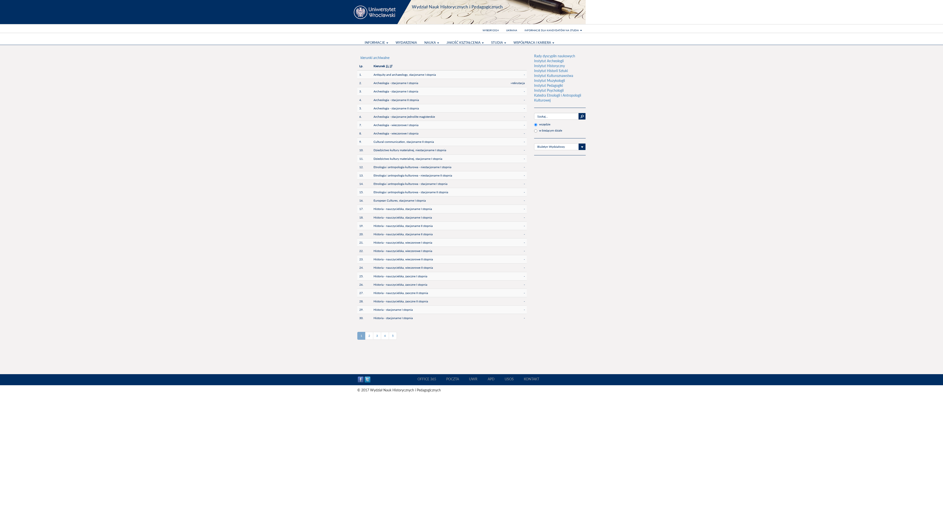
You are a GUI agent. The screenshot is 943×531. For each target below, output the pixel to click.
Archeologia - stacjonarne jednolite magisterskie (404, 116)
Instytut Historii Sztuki (551, 71)
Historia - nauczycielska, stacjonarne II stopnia (403, 226)
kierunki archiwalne (375, 58)
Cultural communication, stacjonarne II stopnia (404, 142)
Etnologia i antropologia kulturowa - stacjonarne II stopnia (411, 192)
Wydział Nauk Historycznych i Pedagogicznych (457, 6)
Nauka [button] (430, 42)
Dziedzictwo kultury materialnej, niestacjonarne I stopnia (410, 150)
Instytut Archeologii (549, 61)
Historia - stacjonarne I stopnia (393, 309)
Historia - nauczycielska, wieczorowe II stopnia (403, 259)
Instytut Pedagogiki (548, 85)
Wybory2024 (491, 30)
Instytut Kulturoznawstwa (553, 76)
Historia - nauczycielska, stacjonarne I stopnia (403, 209)
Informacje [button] (375, 42)
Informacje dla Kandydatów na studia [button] (552, 30)
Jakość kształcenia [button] (463, 42)
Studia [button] (497, 42)
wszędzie (544, 124)
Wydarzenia (406, 42)
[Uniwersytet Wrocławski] (383, 12)
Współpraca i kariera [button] (532, 42)
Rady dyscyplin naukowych (554, 56)
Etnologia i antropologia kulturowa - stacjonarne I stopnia (410, 184)
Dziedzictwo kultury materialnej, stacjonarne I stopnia (408, 159)
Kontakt (531, 379)
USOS (509, 379)
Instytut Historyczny (549, 66)
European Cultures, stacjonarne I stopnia (400, 200)
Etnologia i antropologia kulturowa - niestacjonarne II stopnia (413, 175)
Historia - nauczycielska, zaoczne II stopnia (401, 293)
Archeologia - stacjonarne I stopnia (396, 83)
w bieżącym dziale (550, 130)
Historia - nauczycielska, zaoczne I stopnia (400, 276)
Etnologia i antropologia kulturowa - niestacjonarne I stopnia (412, 167)
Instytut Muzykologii (549, 80)
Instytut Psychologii (549, 90)
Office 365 (426, 379)
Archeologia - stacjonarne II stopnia (396, 100)
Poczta (452, 379)
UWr (473, 379)
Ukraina (511, 30)
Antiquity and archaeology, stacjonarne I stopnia (405, 74)
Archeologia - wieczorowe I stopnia (396, 125)
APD (491, 379)
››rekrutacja (518, 83)
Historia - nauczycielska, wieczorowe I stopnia (403, 242)
